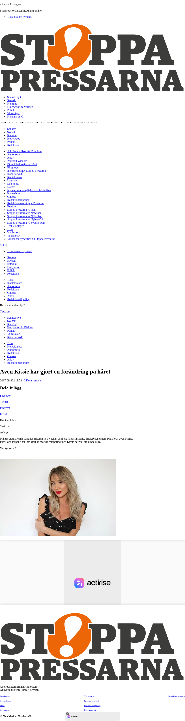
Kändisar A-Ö (15, 116)
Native (11, 186)
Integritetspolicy (91, 710)
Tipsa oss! (5, 311)
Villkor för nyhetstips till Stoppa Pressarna (31, 238)
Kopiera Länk (8, 420)
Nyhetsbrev (13, 193)
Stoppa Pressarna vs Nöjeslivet (24, 216)
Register (12, 206)
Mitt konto (13, 183)
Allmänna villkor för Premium (24, 151)
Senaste (11, 128)
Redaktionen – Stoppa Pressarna (25, 203)
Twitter (4, 401)
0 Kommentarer (33, 380)
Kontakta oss (16, 123)
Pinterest (5, 407)
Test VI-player (15, 225)
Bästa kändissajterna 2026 (22, 164)
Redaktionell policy (86, 123)
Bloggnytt (13, 167)
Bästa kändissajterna (176, 696)
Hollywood (13, 138)
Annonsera (33, 123)
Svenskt (11, 100)
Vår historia (14, 232)
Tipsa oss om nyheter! (19, 16)
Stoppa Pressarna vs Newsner (24, 212)
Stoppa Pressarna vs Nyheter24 (25, 219)
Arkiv (68, 123)
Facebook (5, 395)
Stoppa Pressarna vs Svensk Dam (26, 222)
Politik (11, 110)
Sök (2, 245)
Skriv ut (4, 426)
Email (3, 414)
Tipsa (4, 123)
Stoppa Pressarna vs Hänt (21, 209)
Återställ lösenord (17, 160)
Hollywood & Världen (20, 106)
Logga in (12, 180)
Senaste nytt (14, 97)
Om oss (59, 123)
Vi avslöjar (13, 113)
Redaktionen (5, 696)
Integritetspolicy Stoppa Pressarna (26, 170)
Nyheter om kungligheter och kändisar (29, 190)
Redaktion (47, 123)
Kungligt (12, 103)
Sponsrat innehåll (91, 701)
